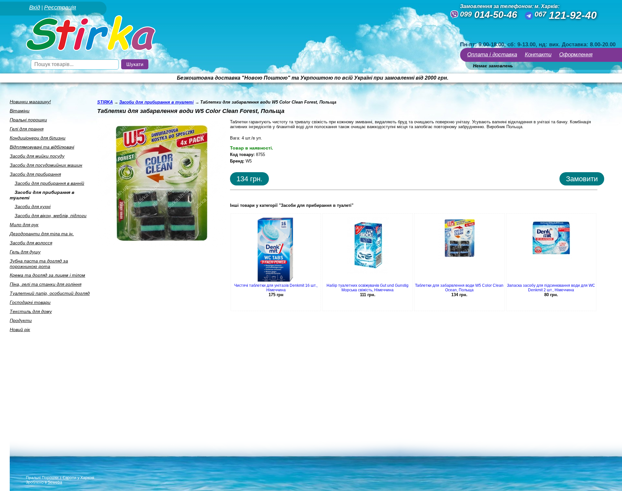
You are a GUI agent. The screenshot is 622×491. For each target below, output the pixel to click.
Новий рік (20, 329)
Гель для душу (25, 251)
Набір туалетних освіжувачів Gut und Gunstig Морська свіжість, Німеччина (368, 287)
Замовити (582, 179)
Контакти (538, 54)
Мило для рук (24, 224)
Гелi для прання (26, 128)
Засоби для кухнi (33, 206)
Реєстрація (60, 7)
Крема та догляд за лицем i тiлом (47, 275)
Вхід (34, 7)
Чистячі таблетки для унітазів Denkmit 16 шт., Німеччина (275, 287)
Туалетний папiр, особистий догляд (50, 293)
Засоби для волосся (31, 242)
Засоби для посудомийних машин (46, 165)
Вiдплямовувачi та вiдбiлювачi (42, 147)
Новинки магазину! (30, 101)
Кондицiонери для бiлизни (37, 137)
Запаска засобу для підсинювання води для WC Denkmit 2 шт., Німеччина (551, 287)
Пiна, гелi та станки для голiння (45, 284)
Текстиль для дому (31, 311)
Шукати (134, 64)
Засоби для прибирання (35, 174)
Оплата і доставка (492, 54)
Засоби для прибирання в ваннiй (49, 183)
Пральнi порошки (28, 119)
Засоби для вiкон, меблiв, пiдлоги (50, 215)
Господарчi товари (30, 302)
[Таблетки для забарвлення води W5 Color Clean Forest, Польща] (162, 245)
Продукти (21, 320)
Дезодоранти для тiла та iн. (42, 233)
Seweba (55, 482)
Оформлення (576, 54)
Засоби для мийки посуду (37, 156)
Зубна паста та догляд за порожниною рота (39, 263)
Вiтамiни (19, 110)
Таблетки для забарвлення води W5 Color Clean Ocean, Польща (459, 287)
